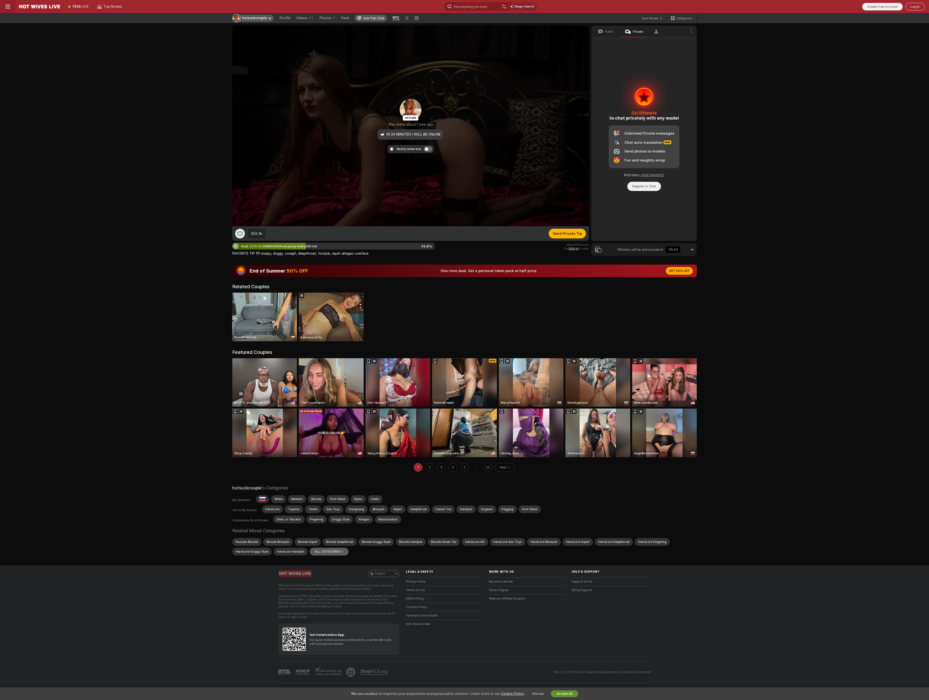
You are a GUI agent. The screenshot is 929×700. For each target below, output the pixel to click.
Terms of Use (415, 590)
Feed (345, 18)
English (380, 573)
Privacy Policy (416, 581)
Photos (327, 18)
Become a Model (501, 581)
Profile (284, 18)
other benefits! (652, 175)
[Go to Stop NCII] (374, 672)
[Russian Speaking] (262, 499)
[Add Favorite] (240, 233)
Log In (915, 6)
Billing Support (582, 590)
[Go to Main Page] (39, 6)
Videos (305, 18)
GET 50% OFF (679, 271)
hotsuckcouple (247, 487)
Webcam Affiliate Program (507, 598)
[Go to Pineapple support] (351, 672)
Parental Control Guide (421, 615)
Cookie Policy (512, 694)
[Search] (504, 6)
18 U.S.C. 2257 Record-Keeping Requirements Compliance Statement (602, 672)
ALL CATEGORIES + (329, 551)
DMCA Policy (415, 598)
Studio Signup (499, 590)
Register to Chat (644, 186)
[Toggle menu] (7, 6)
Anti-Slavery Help (418, 624)
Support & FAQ (582, 581)
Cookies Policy (416, 607)
